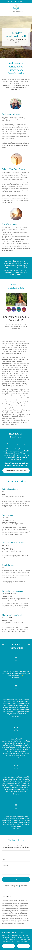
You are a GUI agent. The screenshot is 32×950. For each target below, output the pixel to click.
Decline (8, 946)
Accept (23, 946)
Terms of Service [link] (19, 886)
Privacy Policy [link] (9, 886)
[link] (16, 9)
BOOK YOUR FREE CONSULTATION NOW (16, 470)
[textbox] (16, 852)
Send (16, 879)
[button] (4, 9)
